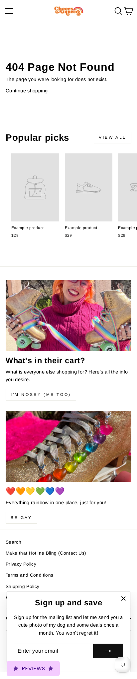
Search (13, 542)
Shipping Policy (23, 586)
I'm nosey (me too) (41, 394)
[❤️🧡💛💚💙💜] (68, 446)
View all (112, 137)
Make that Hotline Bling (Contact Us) (46, 553)
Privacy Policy (21, 564)
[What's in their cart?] (68, 315)
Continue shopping (27, 90)
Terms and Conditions (29, 575)
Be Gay (21, 517)
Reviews (33, 668)
